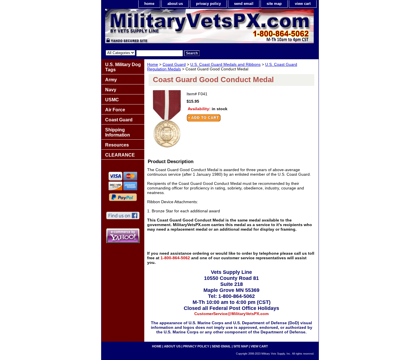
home (149, 3)
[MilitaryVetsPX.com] (172, 27)
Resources (117, 145)
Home (152, 64)
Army (111, 79)
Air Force (115, 109)
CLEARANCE (120, 155)
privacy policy (208, 3)
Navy (110, 89)
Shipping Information (117, 132)
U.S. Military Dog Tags (123, 67)
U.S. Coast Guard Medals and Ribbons (225, 64)
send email (243, 3)
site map (274, 3)
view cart (303, 3)
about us (175, 3)
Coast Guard (174, 64)
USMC (112, 99)
